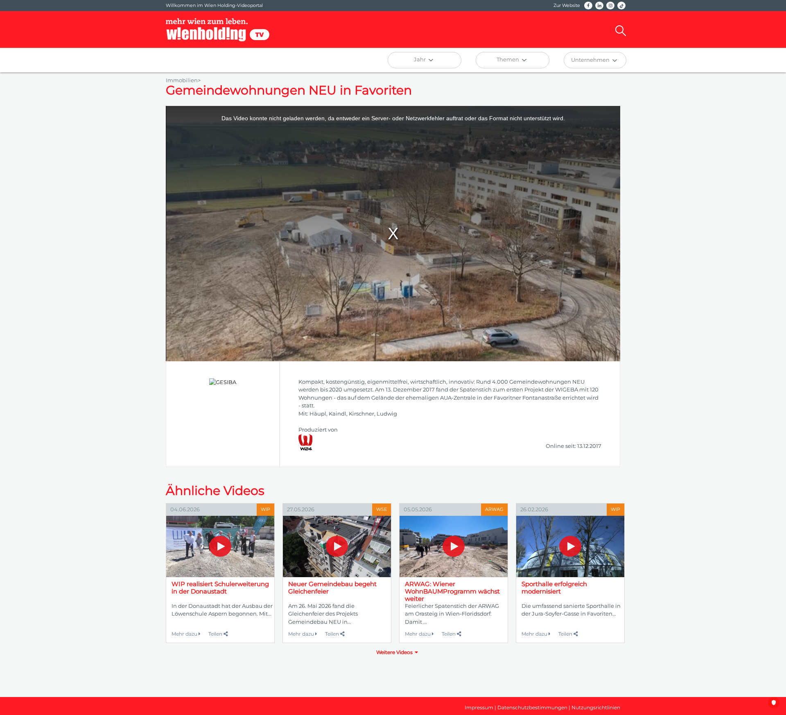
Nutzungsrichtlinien (595, 707)
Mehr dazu (185, 634)
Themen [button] (508, 59)
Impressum (479, 707)
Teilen (216, 634)
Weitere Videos (394, 652)
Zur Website (566, 5)
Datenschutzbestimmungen (532, 707)
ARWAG (494, 509)
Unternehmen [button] (591, 59)
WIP (265, 509)
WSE (381, 509)
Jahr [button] (420, 59)
